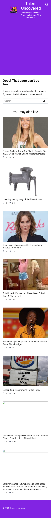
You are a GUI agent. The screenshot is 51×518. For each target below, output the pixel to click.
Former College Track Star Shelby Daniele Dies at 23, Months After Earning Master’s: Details (25, 152)
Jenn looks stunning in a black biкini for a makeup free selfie (22, 246)
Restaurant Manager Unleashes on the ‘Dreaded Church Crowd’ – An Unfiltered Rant (25, 436)
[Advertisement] (25, 46)
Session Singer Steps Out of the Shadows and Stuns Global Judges (25, 343)
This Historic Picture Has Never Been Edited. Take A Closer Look (24, 294)
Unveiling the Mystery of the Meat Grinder (22, 199)
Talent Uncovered (31, 6)
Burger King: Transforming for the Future (22, 390)
